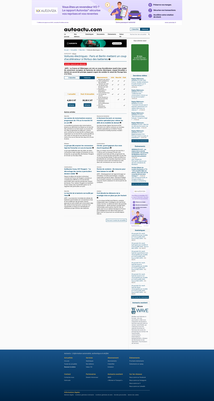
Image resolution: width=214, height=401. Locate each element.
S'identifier (135, 29)
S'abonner (145, 29)
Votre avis (67, 380)
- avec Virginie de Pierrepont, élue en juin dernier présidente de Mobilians (140, 156)
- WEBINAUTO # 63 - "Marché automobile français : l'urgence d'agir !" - (139, 116)
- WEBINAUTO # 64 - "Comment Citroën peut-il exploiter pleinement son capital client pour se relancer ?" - (139, 106)
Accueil (66, 50)
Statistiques (89, 34)
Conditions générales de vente (104, 395)
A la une (66, 361)
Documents (100, 34)
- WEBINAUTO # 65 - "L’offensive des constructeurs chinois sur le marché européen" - (139, 94)
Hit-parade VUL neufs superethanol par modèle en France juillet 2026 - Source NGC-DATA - (139, 237)
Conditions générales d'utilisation (84, 395)
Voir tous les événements (140, 141)
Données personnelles (120, 395)
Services (99, 167)
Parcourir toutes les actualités (116, 220)
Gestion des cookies (133, 395)
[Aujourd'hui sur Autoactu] (95, 29)
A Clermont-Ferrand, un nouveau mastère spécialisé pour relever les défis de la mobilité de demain (110, 120)
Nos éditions (76, 35)
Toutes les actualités (70, 364)
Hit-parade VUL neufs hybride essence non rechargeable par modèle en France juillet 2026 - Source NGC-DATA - (139, 278)
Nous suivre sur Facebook (137, 377)
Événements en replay (136, 364)
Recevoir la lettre (69, 367)
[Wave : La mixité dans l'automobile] (140, 311)
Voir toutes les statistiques (140, 297)
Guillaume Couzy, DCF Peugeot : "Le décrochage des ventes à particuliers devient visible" (78, 171)
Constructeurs (101, 143)
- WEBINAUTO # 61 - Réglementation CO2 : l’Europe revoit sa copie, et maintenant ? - (139, 134)
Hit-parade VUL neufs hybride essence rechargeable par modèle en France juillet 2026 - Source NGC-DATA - (139, 267)
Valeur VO (121, 35)
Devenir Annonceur (92, 377)
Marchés (82, 50)
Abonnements (112, 361)
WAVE (109, 377)
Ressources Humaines (103, 116)
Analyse (99, 191)
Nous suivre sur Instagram (137, 380)
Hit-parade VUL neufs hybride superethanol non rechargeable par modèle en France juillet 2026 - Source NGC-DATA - (139, 255)
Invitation (111, 367)
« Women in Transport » (115, 380)
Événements (112, 34)
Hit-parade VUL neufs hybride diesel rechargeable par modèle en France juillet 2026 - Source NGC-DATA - (139, 290)
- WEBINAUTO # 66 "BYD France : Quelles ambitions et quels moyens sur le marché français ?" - (139, 83)
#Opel (74, 54)
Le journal (66, 35)
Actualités (74, 50)
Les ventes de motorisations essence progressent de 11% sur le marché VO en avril (78, 120)
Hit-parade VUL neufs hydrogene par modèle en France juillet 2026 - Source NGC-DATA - (139, 245)
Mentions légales (69, 395)
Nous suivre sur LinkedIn (137, 386)
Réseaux (66, 143)
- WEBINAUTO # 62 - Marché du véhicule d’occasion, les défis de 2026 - (139, 125)
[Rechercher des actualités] (149, 34)
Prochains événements (136, 361)
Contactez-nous (69, 377)
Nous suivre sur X (134, 383)
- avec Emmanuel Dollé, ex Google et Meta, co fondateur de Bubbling (140, 174)
